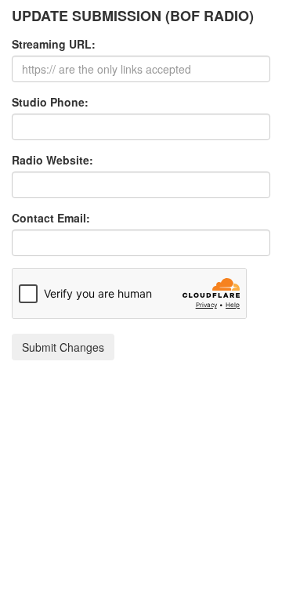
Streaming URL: (54, 44)
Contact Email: (51, 218)
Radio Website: (52, 160)
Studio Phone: (50, 102)
